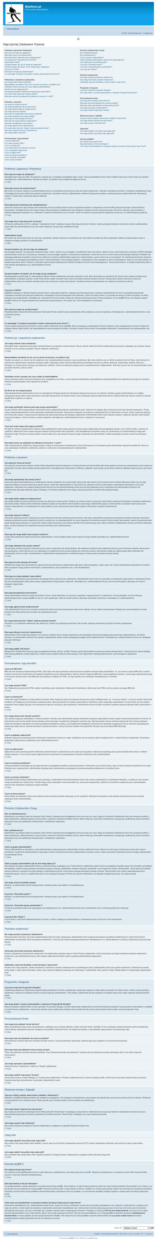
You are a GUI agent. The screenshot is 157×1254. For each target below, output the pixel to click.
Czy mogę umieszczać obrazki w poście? (20, 148)
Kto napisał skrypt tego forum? (91, 141)
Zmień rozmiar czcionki (150, 28)
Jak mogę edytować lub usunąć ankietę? (20, 116)
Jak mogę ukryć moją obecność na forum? (20, 60)
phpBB (70, 1238)
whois (115, 1208)
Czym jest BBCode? (12, 141)
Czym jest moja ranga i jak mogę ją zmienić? (21, 94)
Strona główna (13, 29)
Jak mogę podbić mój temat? (15, 133)
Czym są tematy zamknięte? (15, 157)
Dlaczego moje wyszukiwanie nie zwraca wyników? (99, 103)
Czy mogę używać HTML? (15, 143)
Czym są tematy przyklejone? (16, 155)
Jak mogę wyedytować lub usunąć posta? (20, 107)
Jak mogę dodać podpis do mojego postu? (20, 109)
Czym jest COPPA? (12, 69)
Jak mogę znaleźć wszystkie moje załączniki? (97, 133)
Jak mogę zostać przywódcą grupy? (93, 62)
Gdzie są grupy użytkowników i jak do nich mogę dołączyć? (102, 60)
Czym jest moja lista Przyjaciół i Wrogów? (95, 90)
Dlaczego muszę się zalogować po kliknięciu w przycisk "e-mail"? (29, 96)
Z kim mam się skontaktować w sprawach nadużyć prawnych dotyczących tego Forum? (113, 146)
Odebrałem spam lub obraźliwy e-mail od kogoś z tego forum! (103, 82)
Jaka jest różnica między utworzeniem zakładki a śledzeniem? (103, 118)
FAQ (125, 33)
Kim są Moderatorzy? (88, 55)
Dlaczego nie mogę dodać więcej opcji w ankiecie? (23, 114)
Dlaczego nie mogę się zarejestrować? (19, 72)
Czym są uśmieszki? (12, 145)
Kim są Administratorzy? (89, 53)
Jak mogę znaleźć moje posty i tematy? (94, 110)
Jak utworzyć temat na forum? (16, 104)
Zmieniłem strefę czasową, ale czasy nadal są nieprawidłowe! (27, 87)
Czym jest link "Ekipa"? (88, 69)
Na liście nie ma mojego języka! (16, 89)
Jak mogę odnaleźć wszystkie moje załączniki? (97, 131)
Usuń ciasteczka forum (109, 1234)
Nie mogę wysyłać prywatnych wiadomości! (96, 77)
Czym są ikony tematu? (13, 160)
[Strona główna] (14, 14)
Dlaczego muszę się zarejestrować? (18, 55)
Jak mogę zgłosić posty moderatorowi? (19, 126)
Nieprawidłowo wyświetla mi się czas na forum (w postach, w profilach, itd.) (32, 84)
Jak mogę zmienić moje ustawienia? (18, 82)
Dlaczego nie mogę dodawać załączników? (21, 121)
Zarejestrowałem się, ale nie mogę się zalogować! (23, 64)
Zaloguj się (148, 33)
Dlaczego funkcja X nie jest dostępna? (94, 144)
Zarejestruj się (135, 33)
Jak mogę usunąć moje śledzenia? (93, 123)
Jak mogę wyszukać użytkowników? (93, 108)
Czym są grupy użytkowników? (91, 57)
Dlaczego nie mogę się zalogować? (18, 53)
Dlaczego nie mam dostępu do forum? (19, 118)
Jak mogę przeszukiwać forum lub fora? (95, 101)
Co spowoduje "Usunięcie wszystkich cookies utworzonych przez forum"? (32, 74)
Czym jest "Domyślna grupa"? (91, 64)
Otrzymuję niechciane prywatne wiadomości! (96, 80)
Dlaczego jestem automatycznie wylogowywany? (23, 57)
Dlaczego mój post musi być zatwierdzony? (21, 130)
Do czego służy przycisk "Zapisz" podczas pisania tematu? (27, 128)
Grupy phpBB (85, 1172)
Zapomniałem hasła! (12, 62)
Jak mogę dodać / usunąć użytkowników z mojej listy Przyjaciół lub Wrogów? (108, 93)
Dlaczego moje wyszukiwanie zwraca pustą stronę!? (99, 105)
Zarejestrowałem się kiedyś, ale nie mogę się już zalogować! (27, 67)
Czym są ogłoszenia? (13, 153)
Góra (9, 182)
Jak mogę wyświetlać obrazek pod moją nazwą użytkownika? (27, 91)
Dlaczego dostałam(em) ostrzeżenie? (19, 123)
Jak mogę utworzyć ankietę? (15, 111)
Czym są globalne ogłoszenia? (16, 150)
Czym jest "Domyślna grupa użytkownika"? (96, 67)
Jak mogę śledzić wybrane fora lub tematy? (96, 120)
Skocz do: (118, 1228)
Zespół (96, 1234)
